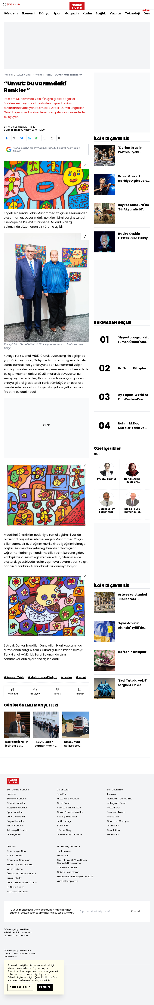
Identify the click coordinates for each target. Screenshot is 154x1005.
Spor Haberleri (15, 812)
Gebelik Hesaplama (68, 872)
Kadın (87, 13)
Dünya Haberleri (16, 816)
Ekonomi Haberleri (17, 798)
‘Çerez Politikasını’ (44, 977)
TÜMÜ (97, 454)
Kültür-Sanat (24, 74)
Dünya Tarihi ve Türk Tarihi (22, 882)
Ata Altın (11, 846)
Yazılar (115, 13)
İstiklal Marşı (64, 821)
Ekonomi (28, 13)
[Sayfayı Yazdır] (52, 138)
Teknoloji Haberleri (17, 830)
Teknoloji (132, 13)
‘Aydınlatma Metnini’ (19, 980)
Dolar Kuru (63, 789)
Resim (38, 74)
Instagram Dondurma (119, 798)
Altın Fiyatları (14, 834)
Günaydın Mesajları (118, 821)
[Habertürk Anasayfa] (77, 5)
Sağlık (101, 13)
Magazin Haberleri (17, 807)
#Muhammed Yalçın (42, 677)
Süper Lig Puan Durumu (20, 864)
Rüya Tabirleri (14, 878)
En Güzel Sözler (15, 887)
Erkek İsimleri (64, 851)
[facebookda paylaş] (7, 138)
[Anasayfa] (13, 781)
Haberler (8, 74)
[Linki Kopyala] (59, 138)
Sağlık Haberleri (15, 821)
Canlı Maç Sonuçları (18, 860)
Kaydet (135, 911)
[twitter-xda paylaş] (14, 138)
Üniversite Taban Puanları (21, 873)
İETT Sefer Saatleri (67, 867)
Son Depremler (115, 789)
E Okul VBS (63, 825)
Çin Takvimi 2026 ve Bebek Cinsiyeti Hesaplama (72, 861)
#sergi (81, 677)
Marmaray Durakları (68, 846)
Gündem (11, 13)
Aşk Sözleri (113, 816)
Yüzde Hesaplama (67, 881)
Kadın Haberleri (15, 825)
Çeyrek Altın (113, 830)
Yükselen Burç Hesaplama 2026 (75, 876)
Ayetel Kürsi (113, 807)
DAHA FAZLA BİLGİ (20, 987)
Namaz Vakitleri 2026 (69, 807)
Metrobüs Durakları (17, 891)
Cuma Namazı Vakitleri (70, 812)
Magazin (71, 13)
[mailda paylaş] (44, 138)
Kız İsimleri (63, 855)
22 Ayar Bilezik (15, 855)
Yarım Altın (113, 834)
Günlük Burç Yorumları (69, 834)
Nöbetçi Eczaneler (67, 816)
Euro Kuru (62, 794)
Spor (57, 13)
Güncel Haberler (16, 803)
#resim (66, 677)
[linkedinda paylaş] (29, 138)
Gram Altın (113, 825)
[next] (86, 730)
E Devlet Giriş (64, 830)
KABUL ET (45, 987)
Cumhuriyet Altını (16, 851)
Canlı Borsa (63, 803)
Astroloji (111, 794)
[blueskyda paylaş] (22, 138)
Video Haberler (15, 869)
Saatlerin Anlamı (116, 812)
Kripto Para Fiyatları (68, 798)
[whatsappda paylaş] (37, 138)
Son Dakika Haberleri (18, 789)
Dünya (44, 13)
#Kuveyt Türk (14, 677)
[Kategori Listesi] (149, 4)
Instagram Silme (116, 803)
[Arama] (4, 4)
